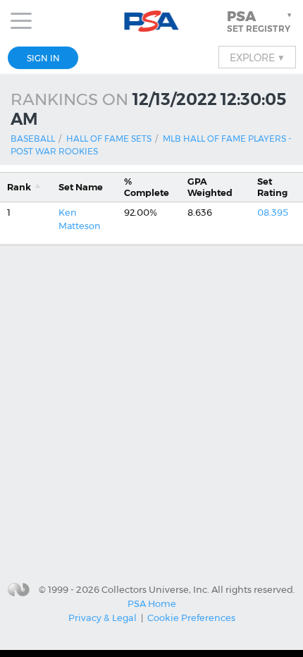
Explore (257, 57)
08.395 (272, 212)
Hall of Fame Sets (109, 138)
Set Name (80, 187)
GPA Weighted (210, 186)
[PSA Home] (152, 21)
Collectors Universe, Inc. (155, 589)
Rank (19, 187)
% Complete (146, 186)
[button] (260, 21)
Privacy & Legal (102, 617)
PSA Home (152, 603)
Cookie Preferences (191, 617)
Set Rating (272, 186)
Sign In (43, 58)
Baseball (33, 138)
